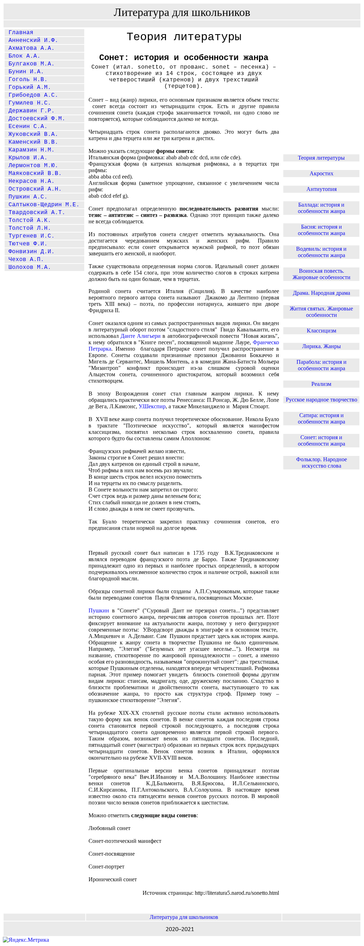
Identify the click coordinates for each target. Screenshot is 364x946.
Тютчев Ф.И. (26, 244)
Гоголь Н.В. (26, 79)
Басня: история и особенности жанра (321, 230)
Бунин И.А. (24, 72)
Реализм (321, 384)
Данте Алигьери (141, 336)
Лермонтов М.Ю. (31, 166)
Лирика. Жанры (321, 346)
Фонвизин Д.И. (30, 252)
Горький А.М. (28, 87)
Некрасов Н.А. (30, 181)
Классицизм (321, 331)
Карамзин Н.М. (30, 150)
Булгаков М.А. (30, 64)
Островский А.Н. (33, 189)
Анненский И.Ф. (31, 40)
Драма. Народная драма (321, 293)
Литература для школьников (184, 917)
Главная (19, 33)
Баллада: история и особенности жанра (321, 208)
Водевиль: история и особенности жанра (321, 252)
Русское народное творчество (321, 400)
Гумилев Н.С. (28, 103)
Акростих (321, 173)
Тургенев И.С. (30, 236)
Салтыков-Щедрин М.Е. (42, 205)
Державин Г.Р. (30, 111)
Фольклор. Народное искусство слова (321, 462)
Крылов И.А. (26, 158)
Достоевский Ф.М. (35, 119)
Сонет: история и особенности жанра (321, 440)
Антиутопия (321, 189)
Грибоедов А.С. (31, 95)
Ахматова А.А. (30, 48)
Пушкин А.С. (26, 197)
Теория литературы (321, 158)
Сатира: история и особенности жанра (321, 418)
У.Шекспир (152, 406)
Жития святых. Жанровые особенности (321, 311)
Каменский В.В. (31, 142)
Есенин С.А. (26, 126)
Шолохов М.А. (28, 267)
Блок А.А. (23, 56)
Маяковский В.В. (33, 173)
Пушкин (99, 610)
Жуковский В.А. (31, 134)
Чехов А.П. (24, 259)
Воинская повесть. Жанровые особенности (321, 274)
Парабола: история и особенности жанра (321, 365)
